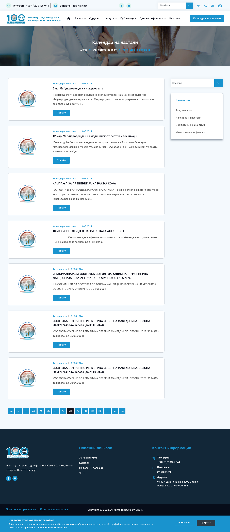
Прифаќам (206, 523)
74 (40, 411)
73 (33, 411)
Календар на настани (207, 18)
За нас (79, 18)
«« (11, 411)
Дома (83, 49)
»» (122, 411)
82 (100, 411)
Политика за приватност (21, 509)
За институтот (88, 457)
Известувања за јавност (190, 132)
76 (55, 411)
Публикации (128, 18)
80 (85, 411)
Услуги (110, 18)
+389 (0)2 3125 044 (37, 6)
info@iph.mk (80, 6)
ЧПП (81, 472)
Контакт (175, 18)
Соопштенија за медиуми (191, 124)
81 (92, 411)
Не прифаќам (184, 523)
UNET (138, 509)
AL (205, 5)
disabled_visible (220, 6)
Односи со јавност (151, 18)
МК (198, 5)
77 (62, 411)
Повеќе (61, 112)
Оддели (94, 18)
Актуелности (184, 110)
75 (48, 411)
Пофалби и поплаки (91, 467)
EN (212, 5)
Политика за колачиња (54, 509)
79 (77, 411)
